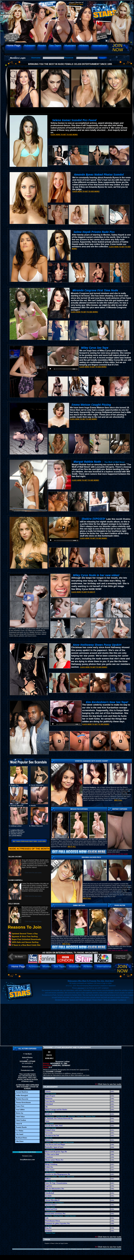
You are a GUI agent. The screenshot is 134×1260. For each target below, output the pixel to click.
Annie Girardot (57, 1142)
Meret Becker (71, 1116)
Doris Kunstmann (51, 1172)
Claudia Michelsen (51, 1181)
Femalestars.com (27, 1070)
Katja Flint (49, 1216)
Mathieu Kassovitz (22, 1099)
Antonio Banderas (22, 1092)
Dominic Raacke (21, 1127)
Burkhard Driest (21, 1138)
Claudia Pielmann (51, 1211)
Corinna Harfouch (61, 1116)
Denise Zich (49, 1138)
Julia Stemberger (50, 1198)
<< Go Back (27, 1054)
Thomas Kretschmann (23, 1102)
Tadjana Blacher (50, 1149)
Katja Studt (49, 1191)
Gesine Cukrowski (51, 1093)
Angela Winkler (50, 1112)
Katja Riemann (50, 1116)
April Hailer (61, 1176)
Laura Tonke (80, 1116)
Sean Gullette (20, 1109)
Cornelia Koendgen (68, 1142)
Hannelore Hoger (90, 1116)
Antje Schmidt (50, 1123)
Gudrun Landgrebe (51, 1176)
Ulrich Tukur (20, 1117)
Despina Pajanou (58, 1216)
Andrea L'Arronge (51, 1128)
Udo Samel (19, 1134)
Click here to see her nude (109, 1084)
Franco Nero (20, 1106)
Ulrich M (19, 1124)
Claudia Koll (49, 1202)
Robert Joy (19, 1113)
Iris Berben (49, 1226)
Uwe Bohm (19, 1131)
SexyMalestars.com (27, 1160)
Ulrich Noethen (21, 1120)
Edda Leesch (70, 1176)
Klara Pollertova (59, 1202)
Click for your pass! (27, 1152)
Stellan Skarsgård (22, 1095)
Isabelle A (48, 1142)
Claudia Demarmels (70, 1216)
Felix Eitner (19, 1141)
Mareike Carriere (50, 1207)
